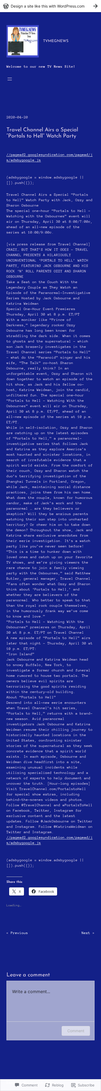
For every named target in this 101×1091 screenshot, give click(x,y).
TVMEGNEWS (55, 41)
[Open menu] (9, 79)
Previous (19, 933)
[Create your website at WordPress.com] (50, 6)
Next (86, 933)
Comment (75, 1030)
